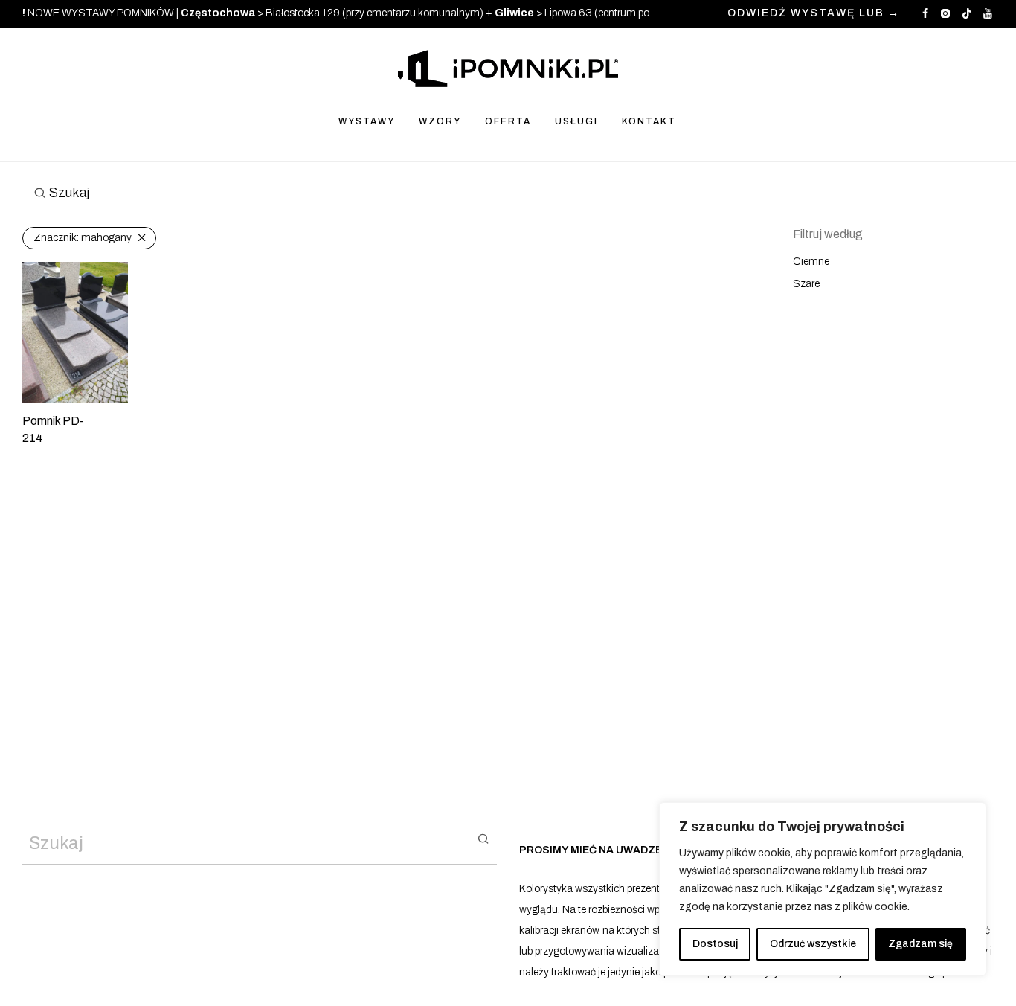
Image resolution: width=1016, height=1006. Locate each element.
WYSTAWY (366, 121)
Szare (806, 283)
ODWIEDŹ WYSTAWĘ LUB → (813, 13)
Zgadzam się (920, 943)
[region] (822, 889)
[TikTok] (967, 13)
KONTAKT (649, 121)
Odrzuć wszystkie (813, 943)
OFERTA (508, 121)
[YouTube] (988, 13)
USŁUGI (576, 121)
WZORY (440, 121)
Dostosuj (715, 943)
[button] (483, 838)
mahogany (82, 237)
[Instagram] (945, 13)
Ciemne (811, 261)
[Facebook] (925, 13)
